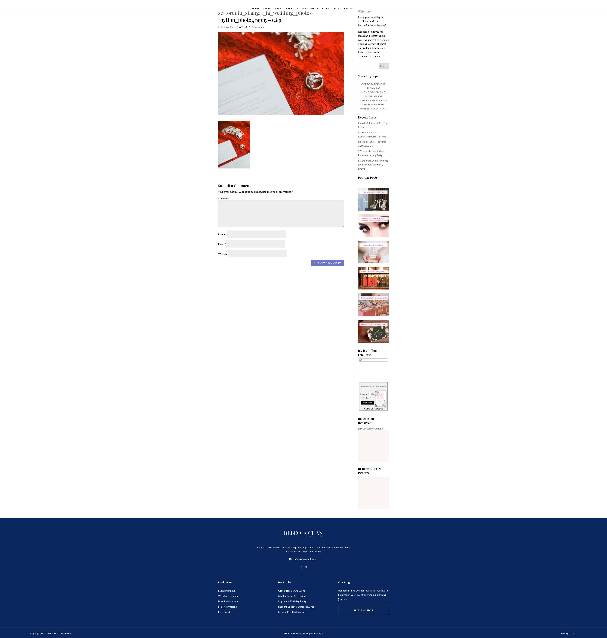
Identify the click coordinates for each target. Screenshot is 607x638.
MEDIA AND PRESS (373, 104)
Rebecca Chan (228, 27)
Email (222, 244)
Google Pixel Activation (291, 611)
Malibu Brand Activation (292, 595)
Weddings (309, 8)
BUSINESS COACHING (373, 108)
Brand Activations (228, 601)
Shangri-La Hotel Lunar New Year (297, 606)
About (267, 8)
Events (291, 8)
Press (279, 8)
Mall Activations (227, 606)
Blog (325, 8)
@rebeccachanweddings (371, 428)
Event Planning (226, 590)
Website (222, 253)
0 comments (258, 27)
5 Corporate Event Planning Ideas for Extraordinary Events (373, 164)
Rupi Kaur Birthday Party (292, 601)
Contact (349, 8)
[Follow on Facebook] (301, 567)
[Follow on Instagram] (306, 567)
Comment (224, 198)
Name (222, 234)
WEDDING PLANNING (373, 100)
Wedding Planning (228, 595)
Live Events (224, 611)
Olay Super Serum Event (291, 590)
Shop (335, 8)
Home (255, 8)
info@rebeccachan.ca (305, 559)
